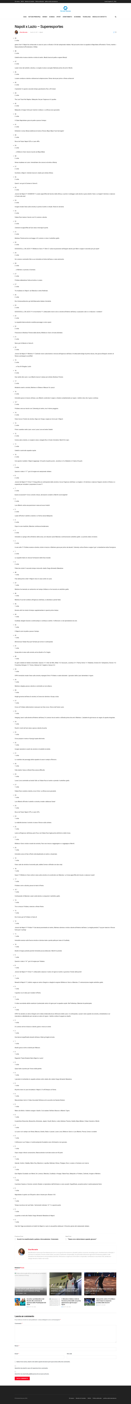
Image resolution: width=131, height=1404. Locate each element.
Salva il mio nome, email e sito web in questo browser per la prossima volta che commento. (43, 1361)
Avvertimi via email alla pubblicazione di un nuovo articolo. (32, 1374)
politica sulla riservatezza (51, 1)
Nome (17, 1346)
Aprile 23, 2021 (34, 32)
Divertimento (67, 17)
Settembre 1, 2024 (21, 1293)
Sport (58, 17)
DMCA (22, 1)
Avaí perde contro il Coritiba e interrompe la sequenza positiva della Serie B (105, 1300)
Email (17, 1354)
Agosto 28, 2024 (32, 1306)
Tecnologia (87, 17)
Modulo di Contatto (29, 1)
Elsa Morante (23, 32)
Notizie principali (34, 17)
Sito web (69, 1353)
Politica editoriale (39, 1)
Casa (24, 17)
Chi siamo (17, 1)
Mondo (45, 17)
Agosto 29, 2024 (56, 1293)
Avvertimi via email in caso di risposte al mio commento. (31, 1368)
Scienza (52, 17)
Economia (77, 17)
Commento (19, 1323)
